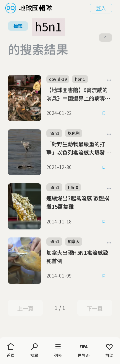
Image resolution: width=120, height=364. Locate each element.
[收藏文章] (104, 113)
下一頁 (94, 309)
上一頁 (25, 309)
